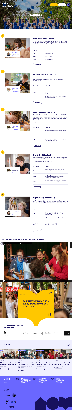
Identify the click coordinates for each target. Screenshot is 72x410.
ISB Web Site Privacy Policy (32, 406)
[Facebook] (10, 407)
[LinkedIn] (14, 407)
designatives (66, 406)
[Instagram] (12, 407)
